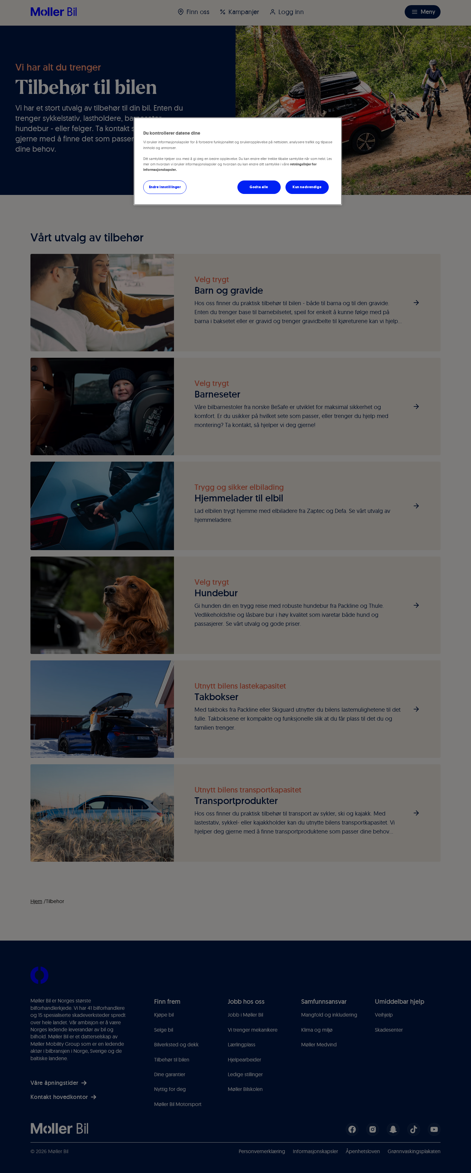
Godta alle (259, 186)
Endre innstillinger (165, 186)
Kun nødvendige (307, 186)
